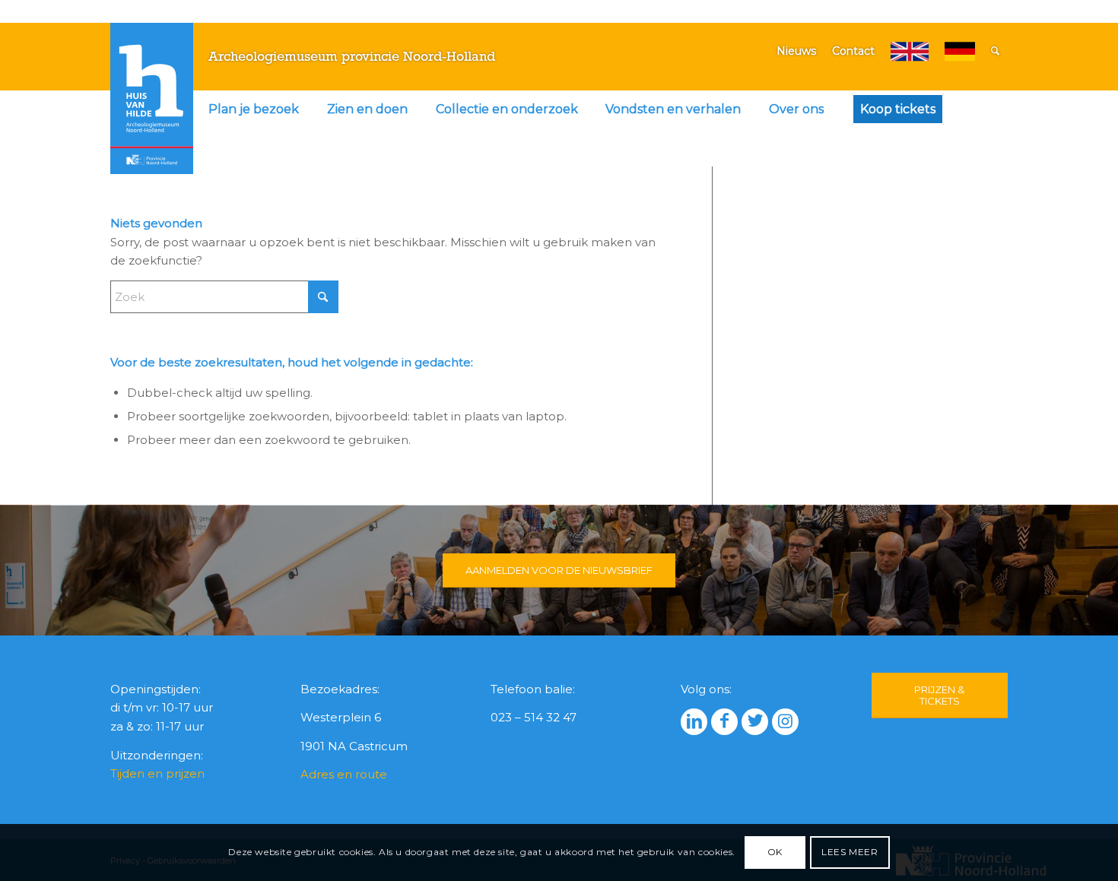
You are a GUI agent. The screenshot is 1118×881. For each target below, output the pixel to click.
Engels (910, 51)
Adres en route (343, 774)
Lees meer (849, 851)
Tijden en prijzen (157, 773)
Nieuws (796, 51)
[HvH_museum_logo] (152, 98)
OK (775, 851)
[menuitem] (254, 109)
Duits (960, 51)
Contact (853, 51)
